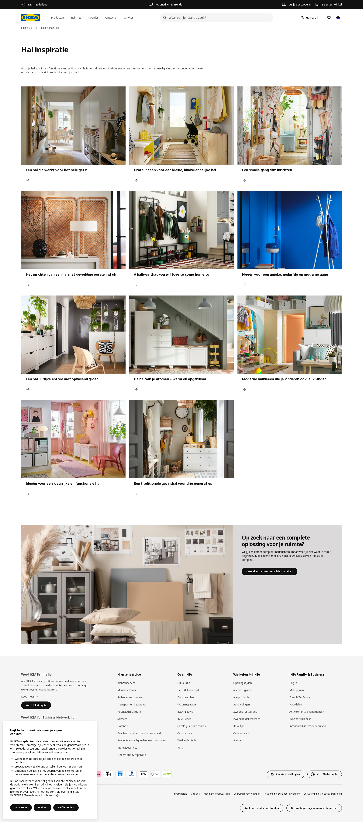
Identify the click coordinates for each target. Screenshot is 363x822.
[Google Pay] (155, 774)
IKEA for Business (300, 719)
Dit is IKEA (183, 683)
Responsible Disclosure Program (282, 793)
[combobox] (215, 17)
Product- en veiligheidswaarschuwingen (141, 740)
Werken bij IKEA (187, 740)
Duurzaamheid (186, 697)
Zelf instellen (66, 807)
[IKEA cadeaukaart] (108, 774)
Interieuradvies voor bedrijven (307, 726)
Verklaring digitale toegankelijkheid (323, 793)
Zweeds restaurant (245, 711)
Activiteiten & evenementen (306, 711)
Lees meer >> (29, 696)
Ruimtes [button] (76, 17)
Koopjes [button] (93, 17)
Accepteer (21, 807)
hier (12, 791)
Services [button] (128, 17)
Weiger (42, 807)
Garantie (122, 726)
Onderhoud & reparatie (131, 755)
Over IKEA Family (299, 697)
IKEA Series (184, 719)
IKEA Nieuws (185, 711)
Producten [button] (57, 17)
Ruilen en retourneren (130, 697)
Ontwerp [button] (110, 17)
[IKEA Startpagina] (30, 17)
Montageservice (127, 747)
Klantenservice (126, 683)
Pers (180, 747)
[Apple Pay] (143, 774)
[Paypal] (132, 774)
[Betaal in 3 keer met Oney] (167, 774)
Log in (293, 683)
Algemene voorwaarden (217, 793)
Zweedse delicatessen (247, 719)
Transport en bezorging (131, 704)
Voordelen (295, 704)
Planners (238, 740)
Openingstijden (242, 683)
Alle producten (242, 697)
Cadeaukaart (241, 733)
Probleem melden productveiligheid (139, 733)
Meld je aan (296, 690)
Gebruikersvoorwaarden (246, 793)
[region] (50, 770)
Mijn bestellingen (127, 690)
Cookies (195, 793)
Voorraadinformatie (129, 711)
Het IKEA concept (188, 690)
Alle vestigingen (242, 690)
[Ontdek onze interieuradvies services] (127, 584)
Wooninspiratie (186, 704)
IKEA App (238, 726)
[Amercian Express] (120, 774)
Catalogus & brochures (191, 726)
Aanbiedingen (241, 704)
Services (122, 719)
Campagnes (184, 733)
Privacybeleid (180, 793)
